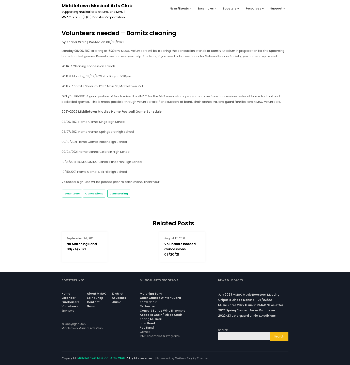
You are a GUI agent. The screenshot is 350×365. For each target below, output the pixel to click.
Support (276, 8)
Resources (253, 8)
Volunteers (72, 193)
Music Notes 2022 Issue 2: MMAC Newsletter (250, 305)
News (91, 306)
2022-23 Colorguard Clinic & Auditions (247, 316)
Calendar (69, 298)
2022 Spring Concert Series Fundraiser (246, 310)
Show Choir (148, 302)
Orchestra (147, 306)
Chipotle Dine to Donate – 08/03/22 (245, 300)
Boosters (229, 8)
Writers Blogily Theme (191, 358)
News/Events (179, 8)
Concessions (94, 193)
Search (223, 330)
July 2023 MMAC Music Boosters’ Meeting (249, 295)
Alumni (117, 302)
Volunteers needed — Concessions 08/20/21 (181, 249)
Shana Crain (76, 42)
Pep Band (147, 328)
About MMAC (96, 294)
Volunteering (119, 193)
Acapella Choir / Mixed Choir (161, 315)
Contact (93, 302)
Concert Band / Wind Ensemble (162, 311)
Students (119, 298)
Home (66, 294)
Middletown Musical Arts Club (97, 5)
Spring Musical (151, 319)
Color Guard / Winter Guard (160, 298)
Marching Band (151, 294)
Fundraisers (70, 302)
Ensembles (206, 8)
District (118, 294)
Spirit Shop (95, 298)
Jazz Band (147, 323)
